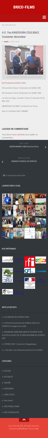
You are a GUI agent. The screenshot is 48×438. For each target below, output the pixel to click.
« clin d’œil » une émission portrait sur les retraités (23, 350)
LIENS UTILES (9, 394)
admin (6, 42)
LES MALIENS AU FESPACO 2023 (16, 317)
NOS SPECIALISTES (9, 25)
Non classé (8, 400)
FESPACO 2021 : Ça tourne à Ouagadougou (20, 344)
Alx (37, 429)
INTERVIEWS (9, 389)
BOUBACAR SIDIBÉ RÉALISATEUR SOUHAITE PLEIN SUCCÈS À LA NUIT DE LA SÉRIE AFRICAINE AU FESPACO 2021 (23, 335)
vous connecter (18, 134)
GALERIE (7, 383)
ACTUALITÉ (8, 377)
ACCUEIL (7, 371)
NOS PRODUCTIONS (11, 406)
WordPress (23, 429)
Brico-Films (24, 7)
